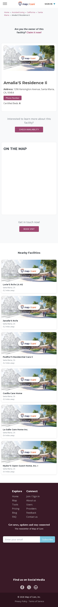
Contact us (32, 516)
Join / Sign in (33, 496)
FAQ (14, 516)
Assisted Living (18, 12)
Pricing (15, 508)
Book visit (29, 229)
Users (29, 504)
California (31, 12)
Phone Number (12, 98)
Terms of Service (36, 601)
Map (14, 500)
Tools (15, 504)
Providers (31, 508)
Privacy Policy (21, 601)
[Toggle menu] (5, 3)
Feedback (31, 512)
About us (31, 500)
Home (6, 12)
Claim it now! (34, 32)
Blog (14, 512)
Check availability (29, 129)
